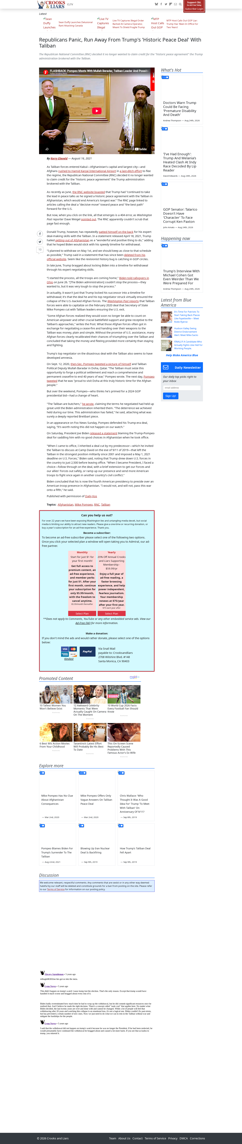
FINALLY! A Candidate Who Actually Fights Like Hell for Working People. (188, 345)
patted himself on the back (116, 232)
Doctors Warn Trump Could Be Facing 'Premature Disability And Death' (179, 108)
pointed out (88, 219)
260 (81, 773)
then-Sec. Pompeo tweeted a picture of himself (101, 364)
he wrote (88, 404)
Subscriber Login (194, 9)
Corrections (197, 1138)
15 (120, 773)
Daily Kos (91, 496)
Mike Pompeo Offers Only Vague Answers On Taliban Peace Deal (96, 799)
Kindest (69, 659)
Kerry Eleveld (59, 158)
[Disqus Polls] (96, 930)
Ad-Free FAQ (82, 623)
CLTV (70, 4)
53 (163, 184)
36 (163, 245)
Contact (137, 1138)
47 (163, 128)
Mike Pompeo (84, 504)
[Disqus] (97, 1004)
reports (123, 301)
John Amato (168, 227)
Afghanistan (65, 504)
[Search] (180, 4)
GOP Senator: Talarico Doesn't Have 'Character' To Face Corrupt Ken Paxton (180, 215)
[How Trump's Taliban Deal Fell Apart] (136, 833)
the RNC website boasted (88, 192)
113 (164, 77)
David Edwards (170, 175)
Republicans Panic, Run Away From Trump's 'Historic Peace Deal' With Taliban (120, 42)
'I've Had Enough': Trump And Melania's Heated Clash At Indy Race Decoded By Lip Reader (179, 162)
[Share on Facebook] (40, 234)
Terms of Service (56, 889)
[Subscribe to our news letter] (175, 4)
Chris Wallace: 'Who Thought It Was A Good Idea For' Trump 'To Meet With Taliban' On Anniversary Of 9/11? (134, 803)
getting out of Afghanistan (72, 240)
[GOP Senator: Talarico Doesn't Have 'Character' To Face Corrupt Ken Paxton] (182, 193)
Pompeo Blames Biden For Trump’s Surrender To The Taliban (57, 852)
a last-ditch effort (131, 171)
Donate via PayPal (88, 652)
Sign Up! (170, 395)
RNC (97, 504)
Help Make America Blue (182, 355)
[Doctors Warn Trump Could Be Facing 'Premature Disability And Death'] (182, 87)
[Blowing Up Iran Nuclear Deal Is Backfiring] (96, 833)
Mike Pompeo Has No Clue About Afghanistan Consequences (57, 799)
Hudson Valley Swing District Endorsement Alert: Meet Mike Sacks (186, 332)
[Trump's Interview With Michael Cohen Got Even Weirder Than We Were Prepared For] (182, 255)
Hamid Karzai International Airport (93, 171)
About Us (124, 1138)
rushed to (64, 171)
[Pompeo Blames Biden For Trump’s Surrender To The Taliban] (57, 833)
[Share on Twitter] (40, 242)
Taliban (105, 504)
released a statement (103, 433)
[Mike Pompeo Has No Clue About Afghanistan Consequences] (57, 781)
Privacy (172, 1138)
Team (112, 1138)
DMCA (184, 1138)
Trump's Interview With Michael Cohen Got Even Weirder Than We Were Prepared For (181, 277)
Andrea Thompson (172, 120)
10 (39, 249)
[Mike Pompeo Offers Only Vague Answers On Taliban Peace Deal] (96, 781)
